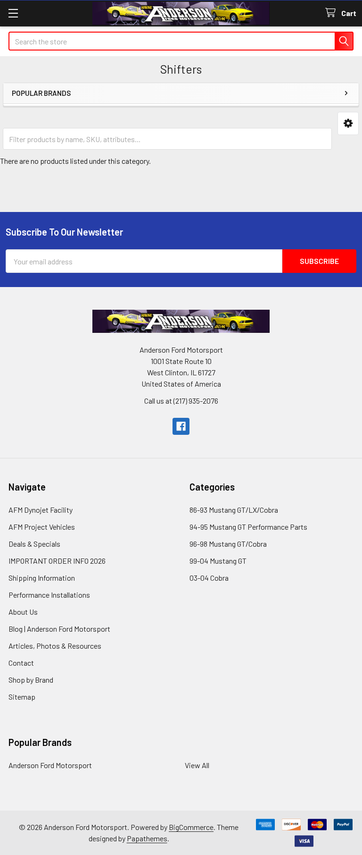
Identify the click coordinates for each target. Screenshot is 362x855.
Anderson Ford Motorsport (50, 765)
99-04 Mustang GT (218, 560)
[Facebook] (181, 426)
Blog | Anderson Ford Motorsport (59, 628)
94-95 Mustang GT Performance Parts (248, 526)
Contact (21, 662)
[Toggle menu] (13, 13)
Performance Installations (49, 594)
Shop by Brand (30, 679)
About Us (23, 611)
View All (197, 765)
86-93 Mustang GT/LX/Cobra (233, 509)
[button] (348, 123)
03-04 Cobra (209, 577)
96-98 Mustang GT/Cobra (228, 543)
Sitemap (21, 696)
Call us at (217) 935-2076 (181, 400)
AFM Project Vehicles (41, 526)
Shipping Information (41, 577)
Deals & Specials (34, 543)
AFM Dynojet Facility (40, 509)
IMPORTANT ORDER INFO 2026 (57, 560)
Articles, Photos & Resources (54, 645)
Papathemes (147, 838)
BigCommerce (191, 826)
